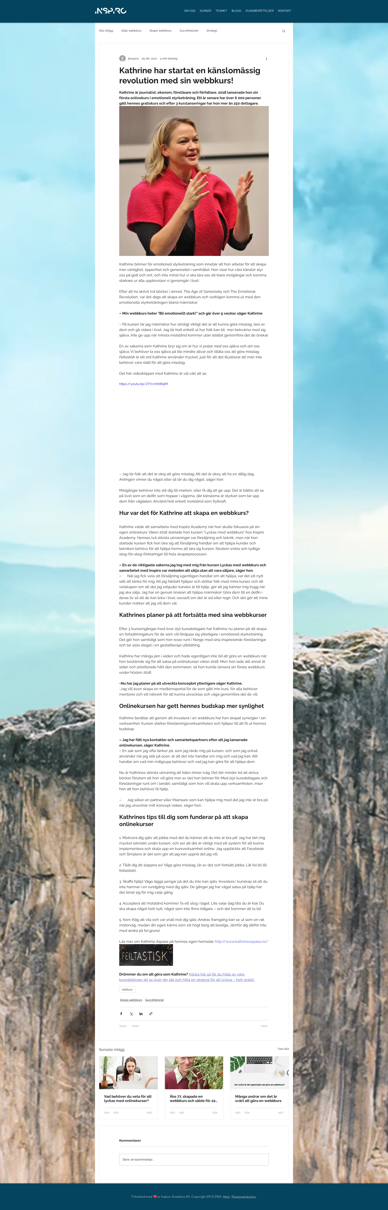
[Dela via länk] (151, 1014)
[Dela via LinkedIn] (141, 1014)
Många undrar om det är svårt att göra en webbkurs (258, 1098)
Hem (226, 1200)
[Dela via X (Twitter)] (131, 1014)
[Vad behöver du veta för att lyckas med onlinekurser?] (128, 1072)
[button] (284, 30)
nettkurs (127, 989)
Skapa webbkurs (161, 30)
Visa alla (283, 1048)
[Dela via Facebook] (121, 1014)
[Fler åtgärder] (266, 58)
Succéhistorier (189, 30)
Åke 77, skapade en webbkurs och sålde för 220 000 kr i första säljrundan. (194, 1098)
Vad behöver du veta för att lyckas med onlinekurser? (128, 1098)
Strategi (212, 30)
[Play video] (194, 424)
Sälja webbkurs (131, 30)
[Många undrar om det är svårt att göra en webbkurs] (259, 1072)
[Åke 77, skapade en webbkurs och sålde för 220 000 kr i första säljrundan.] (194, 1072)
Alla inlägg (106, 30)
